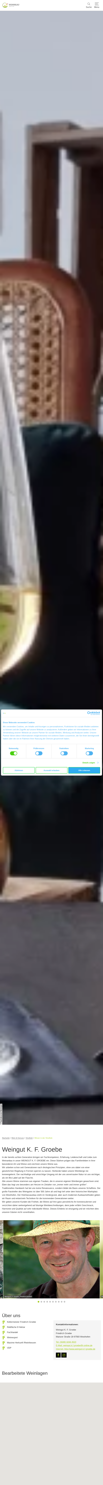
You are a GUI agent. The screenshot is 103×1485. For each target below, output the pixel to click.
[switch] (38, 753)
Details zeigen (89, 763)
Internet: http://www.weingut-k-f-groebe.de (75, 1349)
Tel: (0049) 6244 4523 (66, 1342)
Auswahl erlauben (51, 770)
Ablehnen (19, 770)
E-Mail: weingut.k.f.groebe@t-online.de (74, 1345)
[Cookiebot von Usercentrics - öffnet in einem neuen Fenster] (89, 713)
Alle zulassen (84, 770)
